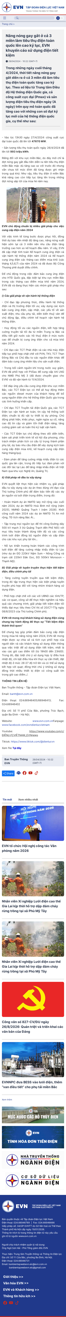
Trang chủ (7, 24)
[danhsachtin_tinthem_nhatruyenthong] (33, 1159)
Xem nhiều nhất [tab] (28, 799)
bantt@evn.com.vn (21, 693)
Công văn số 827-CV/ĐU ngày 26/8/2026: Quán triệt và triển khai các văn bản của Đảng (32, 1027)
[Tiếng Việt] (33, 7)
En (61, 18)
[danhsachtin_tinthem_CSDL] (33, 1180)
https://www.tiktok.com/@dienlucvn (32, 741)
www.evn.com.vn (43, 721)
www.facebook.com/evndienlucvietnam (26, 724)
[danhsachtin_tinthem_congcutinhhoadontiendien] (33, 1137)
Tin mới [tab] (7, 799)
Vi (58, 18)
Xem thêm (7, 1099)
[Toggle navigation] (4, 18)
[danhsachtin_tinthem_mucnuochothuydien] (33, 1114)
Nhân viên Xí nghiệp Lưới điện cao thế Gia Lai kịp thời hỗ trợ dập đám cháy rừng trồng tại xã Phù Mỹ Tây (31, 906)
